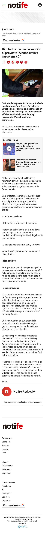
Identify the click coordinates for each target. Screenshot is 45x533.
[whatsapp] (8, 62)
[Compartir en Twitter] (17, 62)
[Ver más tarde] (4, 62)
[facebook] (13, 62)
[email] (21, 62)
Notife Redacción (24, 391)
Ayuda (35, 521)
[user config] (40, 5)
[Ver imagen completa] (40, 71)
